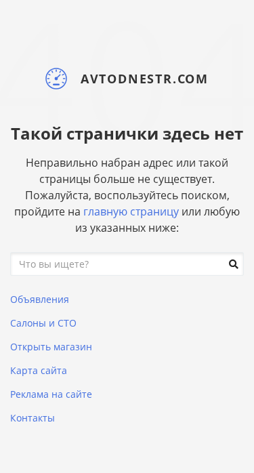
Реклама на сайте (51, 394)
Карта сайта (38, 370)
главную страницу (131, 211)
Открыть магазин (51, 346)
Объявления (39, 299)
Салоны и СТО (43, 322)
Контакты (32, 417)
